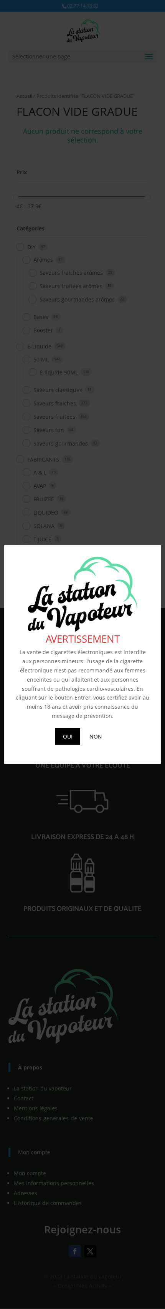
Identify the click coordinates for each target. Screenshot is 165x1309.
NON (95, 736)
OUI (68, 736)
